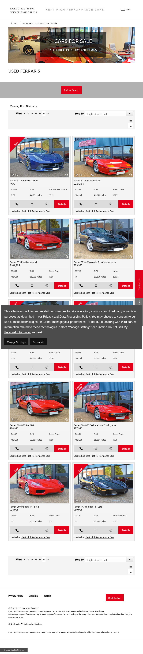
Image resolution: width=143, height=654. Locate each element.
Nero (115, 270)
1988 (115, 358)
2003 (51, 521)
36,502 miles (36, 276)
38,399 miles (100, 521)
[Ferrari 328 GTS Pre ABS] (39, 402)
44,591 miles (36, 195)
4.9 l (96, 189)
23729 (78, 515)
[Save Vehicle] (67, 175)
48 (40, 113)
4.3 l (96, 515)
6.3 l (32, 189)
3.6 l (32, 515)
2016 (51, 358)
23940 (14, 352)
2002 (115, 276)
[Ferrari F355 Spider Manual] (39, 239)
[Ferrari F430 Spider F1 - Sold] (103, 484)
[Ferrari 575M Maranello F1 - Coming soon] (103, 239)
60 (44, 113)
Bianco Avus (54, 352)
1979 (115, 439)
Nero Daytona (119, 515)
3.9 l (32, 352)
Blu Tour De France (58, 189)
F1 (76, 276)
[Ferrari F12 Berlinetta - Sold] (39, 157)
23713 (78, 270)
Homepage (39, 23)
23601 (14, 189)
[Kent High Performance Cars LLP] (75, 9)
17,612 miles (36, 358)
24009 (14, 515)
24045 (78, 352)
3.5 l (32, 270)
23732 (78, 189)
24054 (78, 434)
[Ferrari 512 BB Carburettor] (103, 157)
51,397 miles (100, 358)
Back (15, 23)
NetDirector (15, 624)
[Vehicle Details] (61, 204)
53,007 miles (36, 439)
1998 (51, 276)
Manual (78, 195)
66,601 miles (100, 439)
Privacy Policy (15, 595)
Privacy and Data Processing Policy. (67, 316)
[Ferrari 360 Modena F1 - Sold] (39, 484)
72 (48, 113)
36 (36, 113)
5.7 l (96, 270)
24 (32, 113)
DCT (13, 195)
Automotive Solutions (33, 624)
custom (47, 595)
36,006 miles (36, 521)
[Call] (17, 204)
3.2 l (96, 352)
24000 (14, 434)
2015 (51, 195)
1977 (115, 195)
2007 (115, 521)
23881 (14, 270)
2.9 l (96, 434)
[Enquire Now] (32, 204)
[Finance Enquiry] (47, 204)
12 (28, 113)
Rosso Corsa (118, 189)
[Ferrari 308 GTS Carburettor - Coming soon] (103, 402)
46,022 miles (100, 195)
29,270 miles (100, 276)
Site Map (33, 595)
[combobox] (109, 113)
